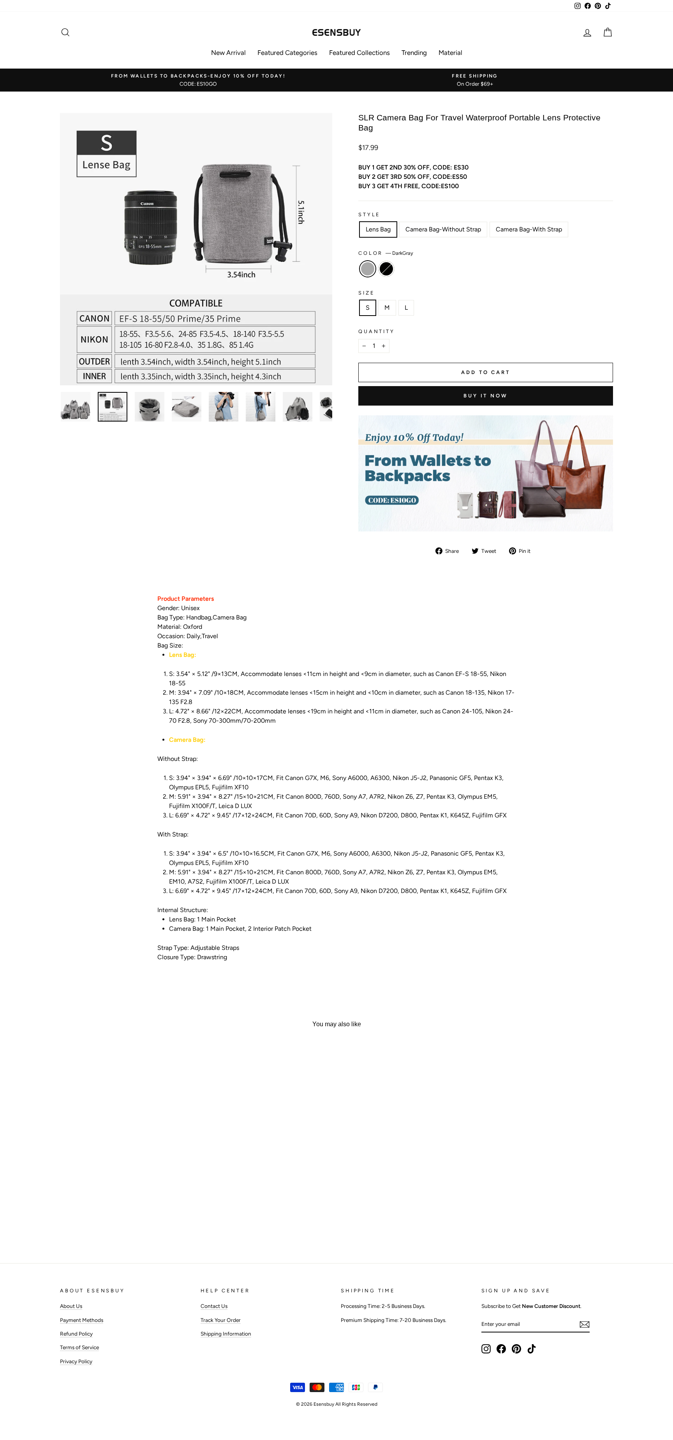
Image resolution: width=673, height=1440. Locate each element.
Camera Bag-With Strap (529, 229)
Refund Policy (76, 1334)
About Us (71, 1306)
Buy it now (485, 396)
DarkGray (367, 269)
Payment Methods (81, 1320)
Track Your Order (221, 1320)
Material (450, 52)
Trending (414, 52)
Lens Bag (378, 229)
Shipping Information (226, 1334)
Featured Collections (359, 52)
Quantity (376, 331)
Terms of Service (79, 1347)
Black (386, 269)
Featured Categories (287, 52)
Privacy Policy (76, 1361)
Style (369, 214)
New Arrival (228, 52)
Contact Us (214, 1306)
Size (366, 293)
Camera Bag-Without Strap (443, 229)
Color (385, 253)
